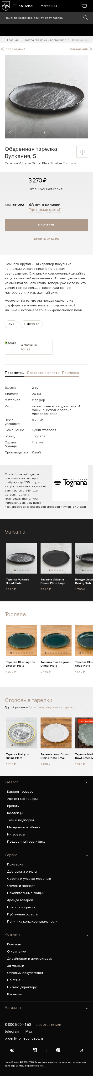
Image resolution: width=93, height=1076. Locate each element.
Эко (11, 324)
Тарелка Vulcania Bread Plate (17, 581)
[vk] (11, 1050)
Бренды (13, 806)
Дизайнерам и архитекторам (29, 959)
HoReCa (13, 980)
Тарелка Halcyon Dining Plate (17, 756)
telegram (12, 1031)
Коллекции (15, 813)
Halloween (31, 324)
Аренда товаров (20, 900)
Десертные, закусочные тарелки (51, 707)
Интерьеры (16, 834)
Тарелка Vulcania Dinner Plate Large (53, 581)
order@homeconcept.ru (24, 1038)
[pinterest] (58, 1050)
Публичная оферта (22, 914)
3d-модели (15, 966)
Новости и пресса (21, 907)
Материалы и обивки (24, 827)
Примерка (15, 864)
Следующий (79, 49)
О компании (16, 951)
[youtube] (35, 1050)
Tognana (69, 163)
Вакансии (14, 994)
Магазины (49, 6)
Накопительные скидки (25, 893)
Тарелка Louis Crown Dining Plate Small (55, 756)
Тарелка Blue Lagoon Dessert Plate (20, 664)
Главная (13, 40)
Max (29, 1031)
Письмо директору (22, 987)
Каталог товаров (20, 792)
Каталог (11, 782)
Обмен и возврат (21, 886)
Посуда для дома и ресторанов (45, 40)
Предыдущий (15, 49)
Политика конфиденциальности (32, 921)
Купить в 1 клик (46, 239)
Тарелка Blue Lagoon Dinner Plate (55, 664)
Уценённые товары (22, 799)
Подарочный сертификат (27, 842)
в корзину (46, 224)
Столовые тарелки (28, 700)
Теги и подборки (20, 820)
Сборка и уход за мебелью (29, 879)
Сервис (11, 855)
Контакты (12, 935)
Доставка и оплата (22, 872)
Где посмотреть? (45, 209)
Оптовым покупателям (25, 973)
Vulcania (15, 531)
